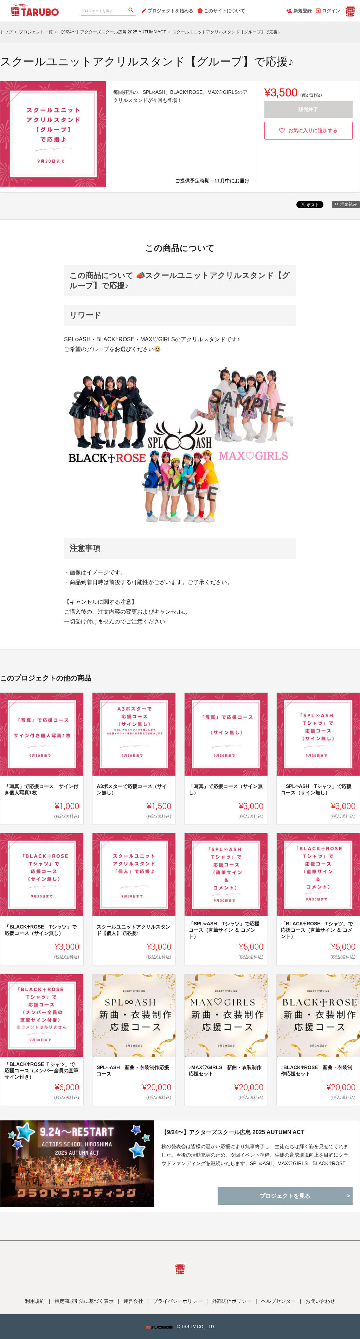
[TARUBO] (35, 7)
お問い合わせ (320, 1301)
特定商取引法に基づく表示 (84, 1301)
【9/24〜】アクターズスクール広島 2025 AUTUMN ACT (232, 1132)
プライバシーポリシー (177, 1301)
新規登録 (303, 10)
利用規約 (35, 1301)
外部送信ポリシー (231, 1301)
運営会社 (133, 1301)
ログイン (331, 10)
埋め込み (348, 204)
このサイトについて (224, 10)
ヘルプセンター (278, 1301)
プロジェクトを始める (170, 10)
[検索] (132, 10)
